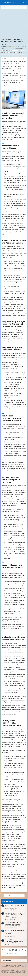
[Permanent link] (13, 118)
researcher (19, 52)
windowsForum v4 (10, 965)
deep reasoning (4, 52)
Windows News (16, 908)
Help (18, 966)
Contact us (20, 965)
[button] (16, 965)
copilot (22, 50)
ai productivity (12, 50)
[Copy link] (26, 59)
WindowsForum (6, 46)
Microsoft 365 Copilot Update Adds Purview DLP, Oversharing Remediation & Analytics (15, 931)
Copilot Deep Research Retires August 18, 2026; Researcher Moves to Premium (15, 914)
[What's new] (23, 2)
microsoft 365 (12, 52)
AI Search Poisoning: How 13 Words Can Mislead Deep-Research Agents (14, 906)
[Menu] (2, 2)
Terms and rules (4, 966)
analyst (18, 50)
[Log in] (20, 2)
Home (22, 966)
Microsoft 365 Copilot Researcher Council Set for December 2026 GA (14, 940)
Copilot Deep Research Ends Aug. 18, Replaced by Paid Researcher (15, 923)
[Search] (26, 2)
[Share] (23, 59)
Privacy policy (13, 966)
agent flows (5, 50)
